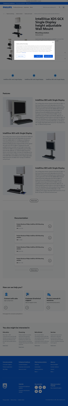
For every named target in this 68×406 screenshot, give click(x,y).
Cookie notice (24, 52)
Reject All (38, 56)
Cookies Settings (20, 56)
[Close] (53, 42)
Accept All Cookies (48, 56)
